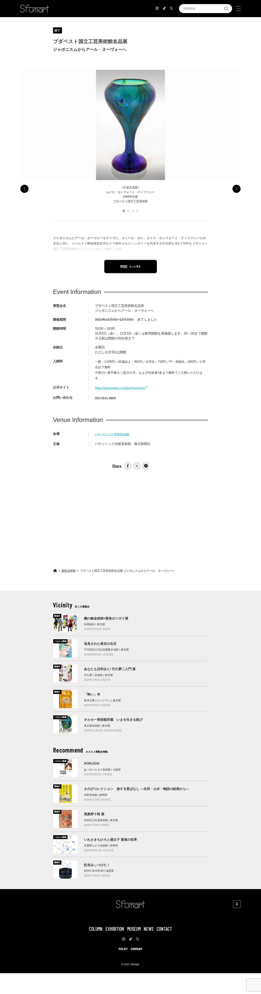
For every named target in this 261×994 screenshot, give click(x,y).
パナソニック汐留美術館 (112, 434)
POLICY (123, 949)
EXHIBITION (115, 929)
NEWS (149, 929)
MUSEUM (134, 929)
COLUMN (96, 929)
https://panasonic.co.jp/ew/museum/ (120, 388)
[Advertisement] (130, 515)
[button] (124, 211)
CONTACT (164, 929)
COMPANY (136, 949)
